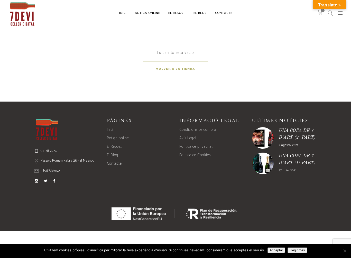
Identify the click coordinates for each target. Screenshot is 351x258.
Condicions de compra (197, 129)
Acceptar (276, 250)
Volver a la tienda (175, 68)
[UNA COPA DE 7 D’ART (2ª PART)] (263, 138)
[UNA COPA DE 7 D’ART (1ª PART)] (263, 163)
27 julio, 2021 (288, 170)
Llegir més (297, 250)
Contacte (114, 163)
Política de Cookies (195, 155)
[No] (344, 250)
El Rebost (114, 146)
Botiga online (118, 138)
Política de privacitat (196, 146)
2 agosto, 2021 (288, 145)
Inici (110, 129)
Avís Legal (187, 138)
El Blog (112, 155)
